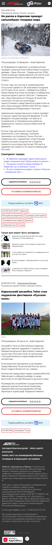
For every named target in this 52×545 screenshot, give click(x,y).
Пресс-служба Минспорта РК (15, 58)
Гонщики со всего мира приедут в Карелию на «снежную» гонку (23, 165)
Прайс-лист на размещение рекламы (22, 455)
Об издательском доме (15, 448)
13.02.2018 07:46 (8, 10)
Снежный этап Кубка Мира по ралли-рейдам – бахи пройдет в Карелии (30, 269)
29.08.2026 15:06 (8, 283)
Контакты (7, 452)
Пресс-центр (36, 448)
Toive (3, 337)
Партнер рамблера (24, 532)
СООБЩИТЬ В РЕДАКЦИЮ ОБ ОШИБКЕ (21, 459)
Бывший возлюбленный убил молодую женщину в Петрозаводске (27, 237)
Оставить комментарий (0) (26, 191)
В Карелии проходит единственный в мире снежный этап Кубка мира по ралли (26, 160)
